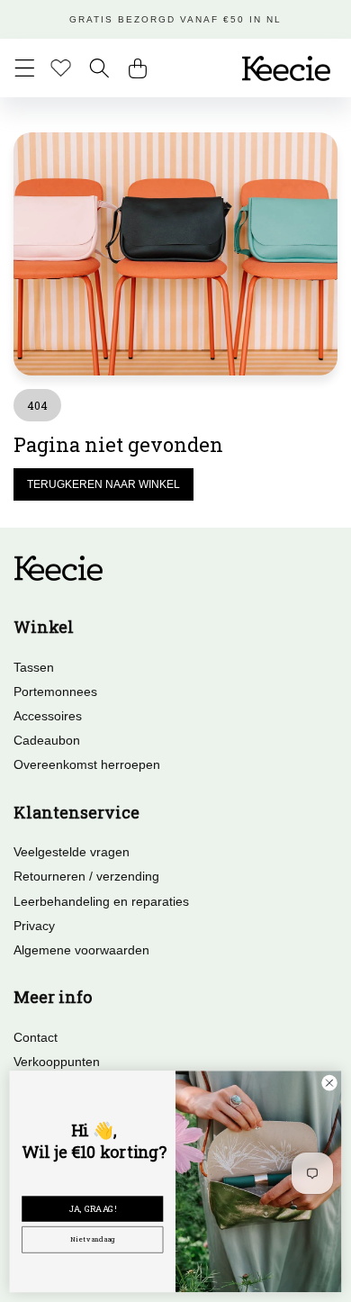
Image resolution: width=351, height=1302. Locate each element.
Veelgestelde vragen (72, 852)
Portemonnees (55, 691)
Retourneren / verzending (86, 876)
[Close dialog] (329, 1083)
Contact (36, 1037)
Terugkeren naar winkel (103, 484)
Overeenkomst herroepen (87, 764)
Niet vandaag (92, 1239)
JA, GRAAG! (92, 1209)
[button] (25, 68)
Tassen (34, 667)
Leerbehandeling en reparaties (101, 901)
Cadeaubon (47, 740)
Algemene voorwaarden (81, 950)
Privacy (34, 925)
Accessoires (48, 716)
